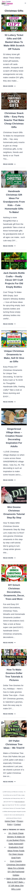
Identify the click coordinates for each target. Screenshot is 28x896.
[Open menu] (25, 3)
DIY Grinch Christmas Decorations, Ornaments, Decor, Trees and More (14, 592)
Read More (9, 86)
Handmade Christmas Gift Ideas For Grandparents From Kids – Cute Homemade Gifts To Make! (14, 201)
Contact (17, 824)
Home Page (10, 821)
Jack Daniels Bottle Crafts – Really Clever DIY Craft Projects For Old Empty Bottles (14, 280)
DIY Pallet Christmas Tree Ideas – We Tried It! (14, 744)
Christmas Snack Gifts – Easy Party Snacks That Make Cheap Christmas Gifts (14, 120)
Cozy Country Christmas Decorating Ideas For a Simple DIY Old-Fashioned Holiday (16, 868)
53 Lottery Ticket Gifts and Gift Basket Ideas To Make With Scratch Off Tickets (14, 42)
